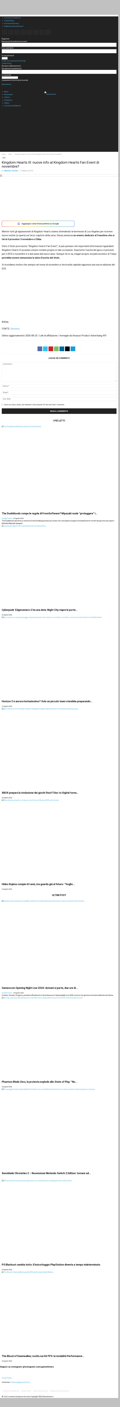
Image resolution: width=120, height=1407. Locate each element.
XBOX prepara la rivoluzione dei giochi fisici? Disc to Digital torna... (40, 792)
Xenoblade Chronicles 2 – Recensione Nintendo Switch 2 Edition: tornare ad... (46, 1173)
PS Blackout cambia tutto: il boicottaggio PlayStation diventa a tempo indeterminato (51, 1264)
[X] (42, 32)
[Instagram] (11, 32)
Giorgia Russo (7, 518)
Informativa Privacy (11, 23)
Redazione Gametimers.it (13, 26)
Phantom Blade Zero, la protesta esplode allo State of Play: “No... (39, 1081)
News (6, 92)
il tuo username (7, 48)
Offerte (7, 97)
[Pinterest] (23, 32)
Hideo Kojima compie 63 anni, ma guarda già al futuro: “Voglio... (38, 884)
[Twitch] (35, 32)
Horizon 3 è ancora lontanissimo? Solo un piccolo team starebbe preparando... (47, 701)
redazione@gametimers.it (20, 1382)
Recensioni (8, 94)
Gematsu (15, 328)
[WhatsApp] (56, 348)
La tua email (6, 75)
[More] (78, 348)
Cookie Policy (9, 21)
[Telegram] (29, 32)
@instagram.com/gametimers (38, 1366)
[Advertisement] (60, 135)
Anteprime (8, 100)
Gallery (6, 103)
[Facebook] (4, 32)
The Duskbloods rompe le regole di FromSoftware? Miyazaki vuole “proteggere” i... (50, 513)
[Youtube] (48, 32)
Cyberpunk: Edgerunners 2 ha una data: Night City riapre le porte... (40, 609)
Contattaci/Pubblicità (12, 18)
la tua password (8, 55)
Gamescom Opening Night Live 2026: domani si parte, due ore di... (40, 987)
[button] (5, 86)
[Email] (67, 348)
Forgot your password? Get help (14, 61)
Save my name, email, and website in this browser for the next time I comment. (34, 405)
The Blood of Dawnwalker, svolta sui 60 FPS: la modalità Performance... (43, 1356)
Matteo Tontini (11, 170)
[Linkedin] (17, 32)
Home (4, 154)
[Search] (4, 110)
